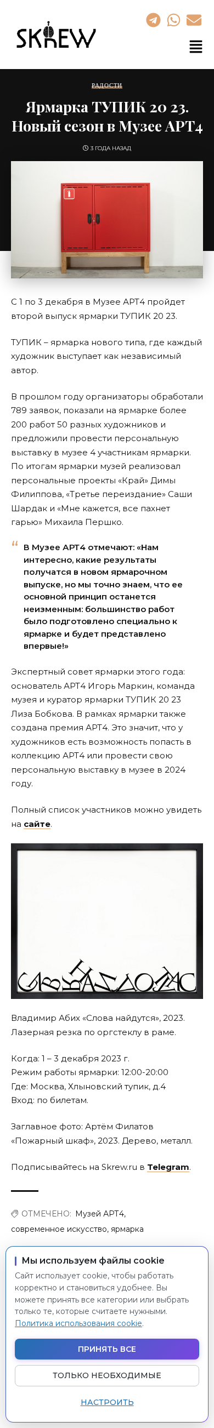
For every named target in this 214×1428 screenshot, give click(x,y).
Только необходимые (107, 1375)
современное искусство (59, 1229)
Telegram (168, 1167)
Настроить (107, 1402)
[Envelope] (194, 19)
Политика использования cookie (78, 1323)
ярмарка (127, 1229)
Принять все (107, 1349)
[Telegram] (153, 19)
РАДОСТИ (107, 86)
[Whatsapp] (173, 19)
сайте (37, 824)
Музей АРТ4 (99, 1214)
